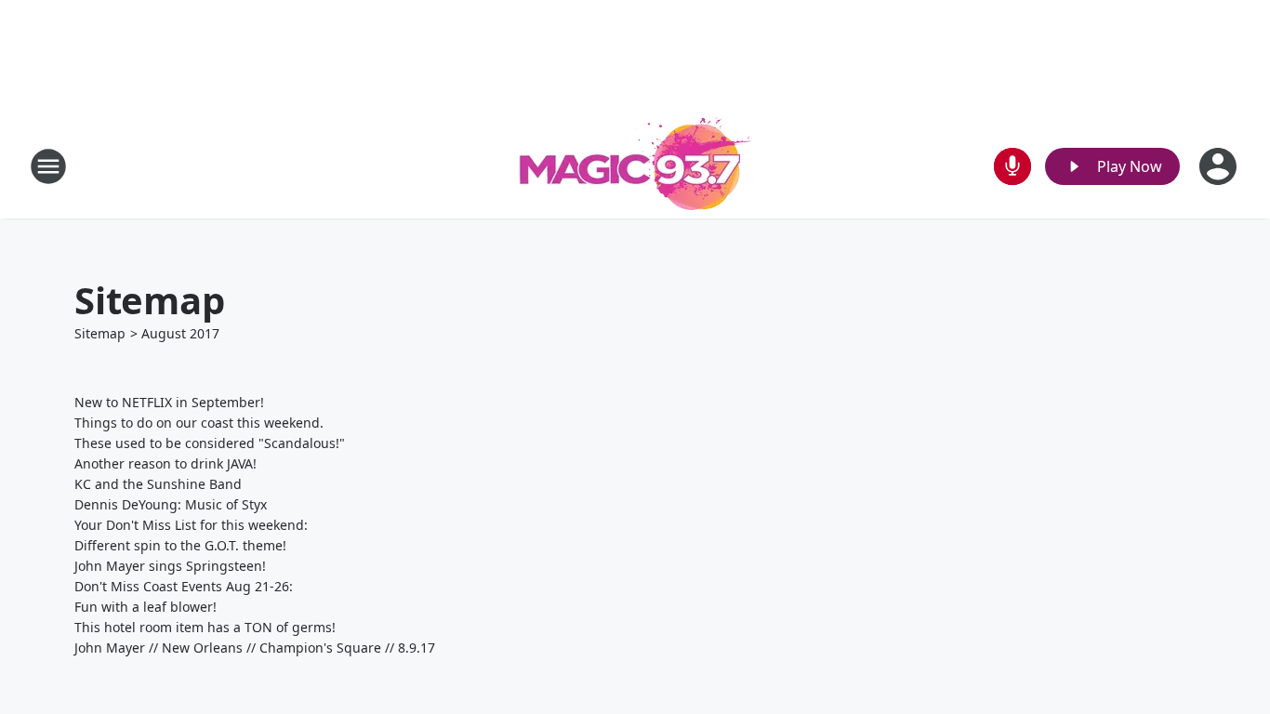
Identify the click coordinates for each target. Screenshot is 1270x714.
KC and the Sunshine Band (158, 484)
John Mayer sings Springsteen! (170, 566)
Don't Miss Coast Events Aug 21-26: (183, 586)
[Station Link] (635, 166)
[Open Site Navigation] (48, 166)
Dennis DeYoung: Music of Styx (170, 504)
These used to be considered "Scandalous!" (209, 443)
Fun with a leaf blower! (145, 606)
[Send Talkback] (1012, 166)
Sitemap (100, 333)
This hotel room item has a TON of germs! (205, 627)
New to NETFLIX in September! (169, 402)
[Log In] (1219, 166)
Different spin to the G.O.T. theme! (180, 545)
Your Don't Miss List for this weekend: (191, 525)
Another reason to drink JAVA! (165, 463)
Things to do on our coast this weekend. (199, 422)
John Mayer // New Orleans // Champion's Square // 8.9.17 (254, 647)
